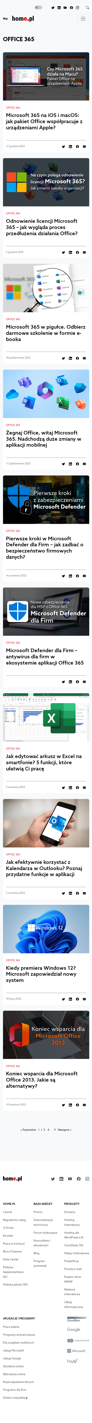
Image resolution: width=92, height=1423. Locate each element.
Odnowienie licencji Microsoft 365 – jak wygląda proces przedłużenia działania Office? (42, 227)
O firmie (8, 1228)
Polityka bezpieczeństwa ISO (13, 1272)
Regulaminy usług (14, 1220)
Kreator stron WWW (72, 1279)
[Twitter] (51, 8)
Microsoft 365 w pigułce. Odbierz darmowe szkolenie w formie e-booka (46, 333)
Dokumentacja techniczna (43, 1222)
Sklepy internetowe (76, 1253)
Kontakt (8, 1236)
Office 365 (13, 107)
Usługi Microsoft (13, 1350)
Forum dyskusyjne (45, 1233)
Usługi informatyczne (73, 1304)
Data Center (11, 1259)
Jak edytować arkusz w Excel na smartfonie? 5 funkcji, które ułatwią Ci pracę (44, 762)
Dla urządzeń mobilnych (18, 1342)
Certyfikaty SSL (74, 1245)
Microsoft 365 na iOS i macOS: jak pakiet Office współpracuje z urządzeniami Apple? (44, 121)
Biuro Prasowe (12, 1251)
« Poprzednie (28, 1129)
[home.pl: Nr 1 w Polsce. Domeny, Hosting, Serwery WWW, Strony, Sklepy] (12, 1180)
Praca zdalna (11, 1327)
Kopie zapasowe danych (18, 1382)
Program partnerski (40, 1263)
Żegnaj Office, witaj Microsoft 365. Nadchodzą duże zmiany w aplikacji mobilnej (43, 438)
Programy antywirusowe (19, 1335)
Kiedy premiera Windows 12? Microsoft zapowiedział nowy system (41, 974)
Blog (36, 1253)
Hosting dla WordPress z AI (73, 1235)
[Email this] (83, 146)
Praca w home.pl (14, 1243)
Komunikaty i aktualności (42, 1243)
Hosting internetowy (72, 1222)
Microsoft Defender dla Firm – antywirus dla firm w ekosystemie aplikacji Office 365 (45, 656)
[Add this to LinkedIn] (69, 146)
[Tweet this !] (62, 146)
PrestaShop (71, 1261)
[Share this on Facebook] (76, 146)
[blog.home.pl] (18, 19)
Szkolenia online (13, 1366)
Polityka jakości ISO (15, 1284)
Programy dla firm (14, 1390)
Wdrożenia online (14, 1374)
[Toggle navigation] (83, 19)
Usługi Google (12, 1358)
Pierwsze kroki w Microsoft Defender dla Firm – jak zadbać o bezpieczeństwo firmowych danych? (44, 547)
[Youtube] (64, 8)
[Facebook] (70, 8)
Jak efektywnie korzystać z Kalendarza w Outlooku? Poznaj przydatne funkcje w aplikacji (44, 868)
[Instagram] (76, 8)
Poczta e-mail (73, 1269)
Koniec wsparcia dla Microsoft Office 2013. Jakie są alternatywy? (42, 1079)
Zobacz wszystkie (14, 1398)
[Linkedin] (58, 8)
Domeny (69, 1212)
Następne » (64, 1129)
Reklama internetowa (72, 1292)
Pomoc (38, 1212)
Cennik (7, 1212)
